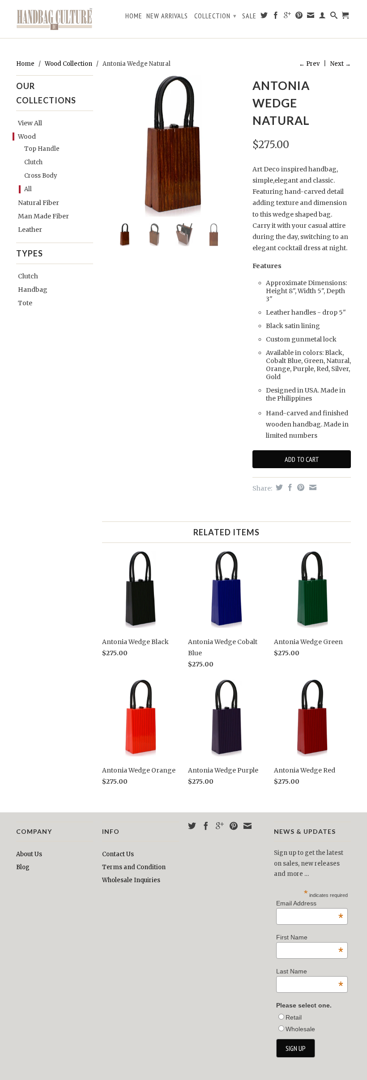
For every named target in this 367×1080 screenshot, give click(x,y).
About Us (29, 854)
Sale (249, 16)
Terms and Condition (134, 867)
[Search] (334, 17)
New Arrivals (167, 16)
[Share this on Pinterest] (299, 487)
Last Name (309, 971)
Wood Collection (68, 64)
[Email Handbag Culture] (311, 17)
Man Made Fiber (43, 216)
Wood (27, 136)
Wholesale (300, 1029)
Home (133, 16)
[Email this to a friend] (311, 487)
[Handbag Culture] (54, 19)
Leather (30, 230)
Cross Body (40, 175)
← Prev (309, 64)
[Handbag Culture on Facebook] (276, 17)
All (28, 189)
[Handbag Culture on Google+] (287, 17)
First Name (309, 937)
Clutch (33, 162)
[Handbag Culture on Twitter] (264, 17)
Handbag (32, 290)
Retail (294, 1017)
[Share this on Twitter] (278, 487)
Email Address (309, 903)
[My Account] (322, 17)
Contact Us (118, 854)
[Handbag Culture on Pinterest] (299, 17)
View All (30, 123)
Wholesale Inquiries (131, 880)
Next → (340, 64)
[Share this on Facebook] (289, 487)
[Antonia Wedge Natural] (172, 146)
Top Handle (42, 149)
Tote (25, 303)
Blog (23, 867)
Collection (215, 15)
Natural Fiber (38, 203)
